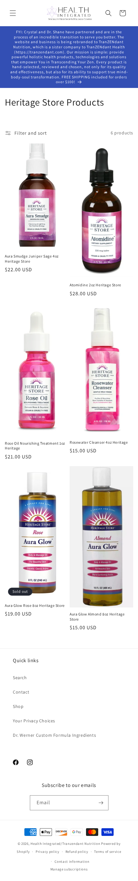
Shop (18, 706)
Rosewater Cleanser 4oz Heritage (99, 442)
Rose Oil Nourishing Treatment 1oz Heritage (35, 446)
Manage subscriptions (69, 869)
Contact (21, 692)
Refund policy (76, 851)
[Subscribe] (101, 802)
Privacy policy (47, 851)
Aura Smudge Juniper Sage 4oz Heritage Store (32, 259)
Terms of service (107, 851)
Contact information (72, 861)
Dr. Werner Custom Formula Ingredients (54, 735)
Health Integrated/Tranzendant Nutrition (65, 843)
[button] (13, 13)
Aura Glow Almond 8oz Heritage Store (97, 617)
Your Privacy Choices (34, 721)
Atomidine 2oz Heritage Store (95, 284)
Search (20, 677)
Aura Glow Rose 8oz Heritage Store (35, 605)
